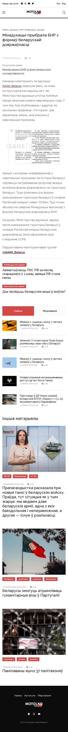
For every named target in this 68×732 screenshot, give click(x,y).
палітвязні (9, 659)
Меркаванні (50, 311)
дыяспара (23, 579)
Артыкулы (30, 695)
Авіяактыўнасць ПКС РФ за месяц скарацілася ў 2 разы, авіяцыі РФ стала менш (31, 274)
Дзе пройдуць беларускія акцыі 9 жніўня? (33, 292)
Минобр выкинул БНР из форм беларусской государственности (26, 71)
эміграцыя (51, 579)
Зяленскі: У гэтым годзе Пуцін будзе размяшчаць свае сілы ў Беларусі (41, 342)
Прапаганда (20, 476)
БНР (21, 30)
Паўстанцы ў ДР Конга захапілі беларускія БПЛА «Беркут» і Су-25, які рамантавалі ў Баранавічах (41, 398)
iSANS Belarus (12, 86)
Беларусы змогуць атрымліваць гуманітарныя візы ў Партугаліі (32, 593)
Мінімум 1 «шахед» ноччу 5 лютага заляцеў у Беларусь (41, 360)
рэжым (21, 659)
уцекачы (37, 579)
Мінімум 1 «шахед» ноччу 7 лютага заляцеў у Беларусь (41, 323)
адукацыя (14, 30)
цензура (40, 30)
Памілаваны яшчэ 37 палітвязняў (32, 670)
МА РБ (7, 476)
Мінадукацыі (30, 30)
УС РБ (33, 476)
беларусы (9, 579)
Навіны (5, 30)
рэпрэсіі (34, 659)
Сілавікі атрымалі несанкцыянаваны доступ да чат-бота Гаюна (41, 379)
